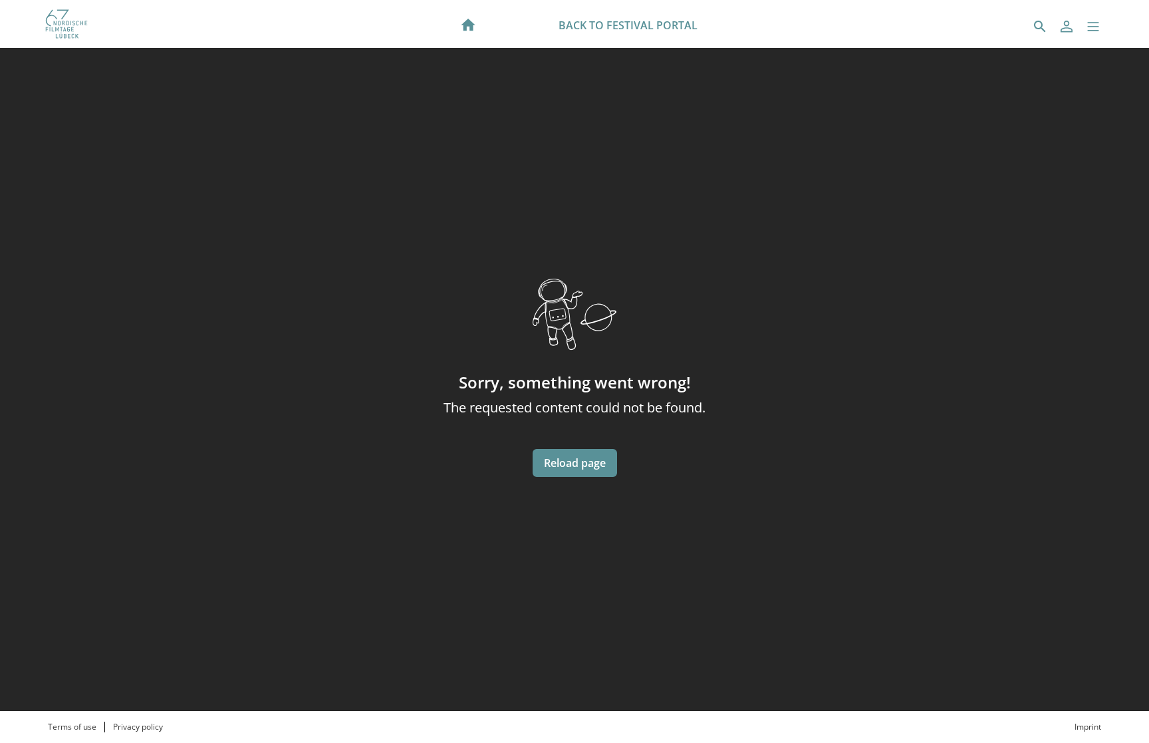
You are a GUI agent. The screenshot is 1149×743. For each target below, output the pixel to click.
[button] (1093, 26)
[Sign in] (1066, 26)
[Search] (1040, 26)
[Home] (468, 24)
